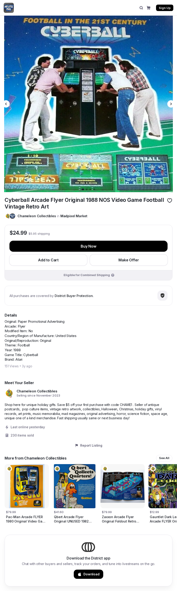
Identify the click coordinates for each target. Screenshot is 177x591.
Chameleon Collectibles (37, 216)
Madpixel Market (73, 216)
